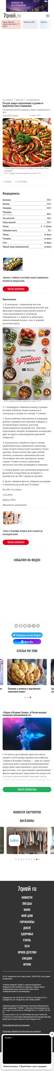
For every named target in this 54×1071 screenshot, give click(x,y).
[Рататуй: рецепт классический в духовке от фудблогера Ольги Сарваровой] (29, 626)
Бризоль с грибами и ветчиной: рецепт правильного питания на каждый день (25, 279)
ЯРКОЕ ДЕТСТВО (27, 952)
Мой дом (19, 100)
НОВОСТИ (27, 897)
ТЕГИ (27, 946)
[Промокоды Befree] (27, 840)
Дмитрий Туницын (10, 115)
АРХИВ (27, 964)
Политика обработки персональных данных (22, 1031)
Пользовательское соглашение (16, 1025)
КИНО (27, 909)
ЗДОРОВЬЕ (27, 934)
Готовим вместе (33, 100)
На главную (8, 100)
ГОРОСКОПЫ (27, 921)
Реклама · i (9, 1037)
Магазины (27, 820)
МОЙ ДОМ (27, 915)
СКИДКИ (27, 958)
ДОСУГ (27, 927)
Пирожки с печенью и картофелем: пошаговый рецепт (24, 690)
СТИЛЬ (27, 940)
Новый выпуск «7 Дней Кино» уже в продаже (25, 1066)
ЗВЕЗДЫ (27, 903)
